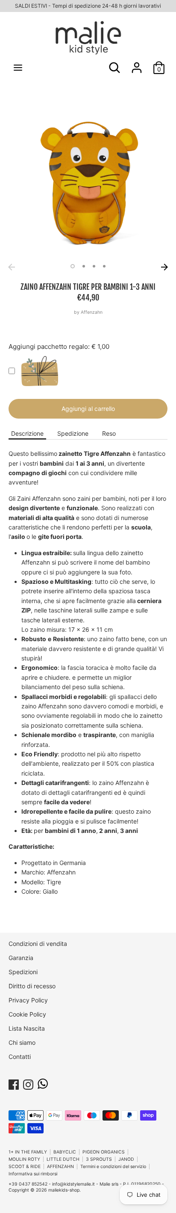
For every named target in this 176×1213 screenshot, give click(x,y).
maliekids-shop (63, 1190)
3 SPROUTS (99, 1159)
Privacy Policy (28, 1000)
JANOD (126, 1159)
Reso (109, 433)
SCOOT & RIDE (25, 1166)
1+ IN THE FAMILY (28, 1152)
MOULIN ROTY (24, 1159)
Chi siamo (22, 1042)
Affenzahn (92, 312)
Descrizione (27, 433)
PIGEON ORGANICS (103, 1152)
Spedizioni (23, 971)
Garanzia (21, 957)
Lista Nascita (27, 1028)
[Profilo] (136, 63)
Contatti (20, 1056)
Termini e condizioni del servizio (113, 1166)
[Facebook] (14, 1083)
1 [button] (72, 266)
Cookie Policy (27, 1014)
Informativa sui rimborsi (33, 1174)
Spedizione (72, 433)
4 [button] (104, 266)
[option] (88, 179)
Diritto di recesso (32, 986)
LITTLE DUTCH (63, 1159)
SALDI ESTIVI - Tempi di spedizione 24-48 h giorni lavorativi (88, 6)
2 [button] (83, 266)
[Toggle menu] (18, 67)
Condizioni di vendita (38, 943)
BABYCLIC (64, 1152)
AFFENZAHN (60, 1166)
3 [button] (94, 266)
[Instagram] (28, 1083)
